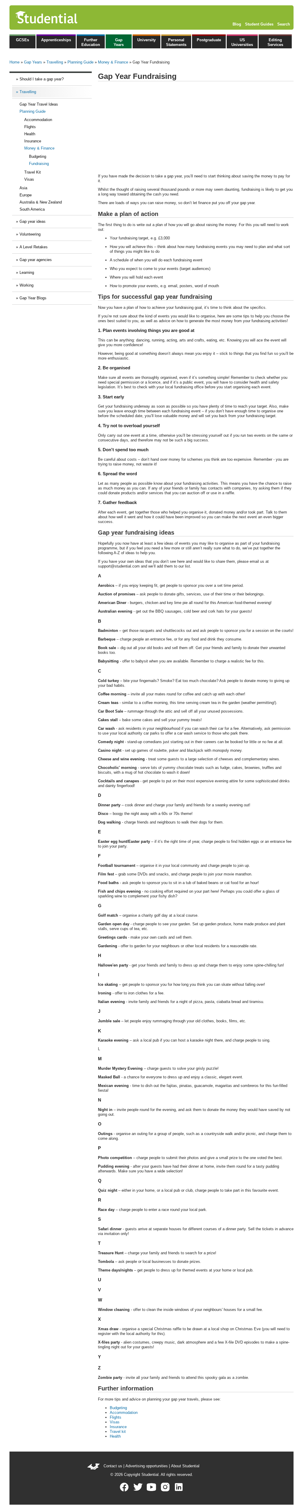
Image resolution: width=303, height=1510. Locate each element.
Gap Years (119, 42)
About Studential (185, 1466)
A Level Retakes (34, 247)
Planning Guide (80, 62)
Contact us (113, 1466)
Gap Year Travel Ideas (39, 104)
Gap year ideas (33, 221)
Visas (29, 179)
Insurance (32, 141)
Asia (23, 188)
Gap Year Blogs (33, 298)
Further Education (90, 42)
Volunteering (30, 234)
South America (32, 209)
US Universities (242, 42)
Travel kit (118, 1431)
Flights (30, 127)
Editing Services (275, 42)
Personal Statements (176, 42)
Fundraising (39, 163)
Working (26, 285)
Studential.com (59, 17)
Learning (27, 272)
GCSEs (22, 40)
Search (283, 24)
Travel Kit (32, 172)
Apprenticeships (56, 40)
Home (14, 62)
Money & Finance (113, 62)
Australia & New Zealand (41, 202)
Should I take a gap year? (42, 79)
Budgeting (37, 156)
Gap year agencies (36, 260)
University (146, 40)
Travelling (54, 62)
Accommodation (38, 119)
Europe (26, 195)
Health (29, 134)
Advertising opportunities (146, 1466)
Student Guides (259, 24)
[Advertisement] (196, 127)
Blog (237, 24)
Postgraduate (209, 40)
